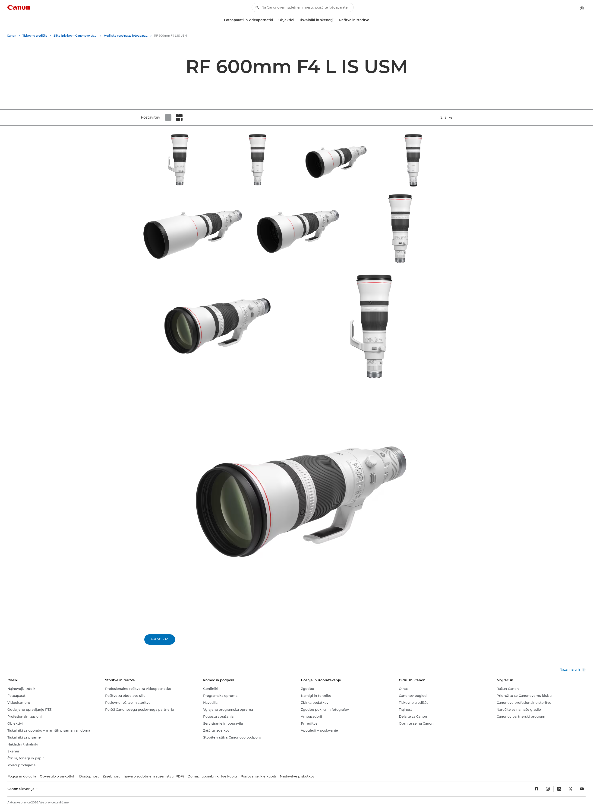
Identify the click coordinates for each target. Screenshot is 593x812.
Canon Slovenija (21, 789)
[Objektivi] (295, 20)
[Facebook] (536, 789)
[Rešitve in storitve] (371, 20)
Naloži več (159, 639)
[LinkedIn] (559, 789)
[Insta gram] (548, 789)
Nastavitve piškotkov (297, 776)
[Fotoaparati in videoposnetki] (275, 20)
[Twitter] (570, 789)
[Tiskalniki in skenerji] (335, 20)
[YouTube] (582, 789)
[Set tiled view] (168, 117)
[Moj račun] (582, 8)
